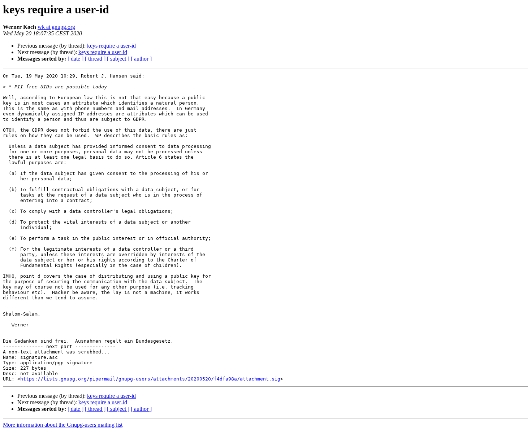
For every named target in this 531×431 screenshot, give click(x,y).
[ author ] (141, 59)
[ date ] (75, 59)
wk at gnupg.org (56, 27)
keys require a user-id (111, 46)
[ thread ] (95, 59)
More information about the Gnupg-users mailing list (62, 425)
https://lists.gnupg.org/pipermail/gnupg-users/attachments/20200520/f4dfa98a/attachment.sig (150, 379)
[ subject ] (118, 59)
